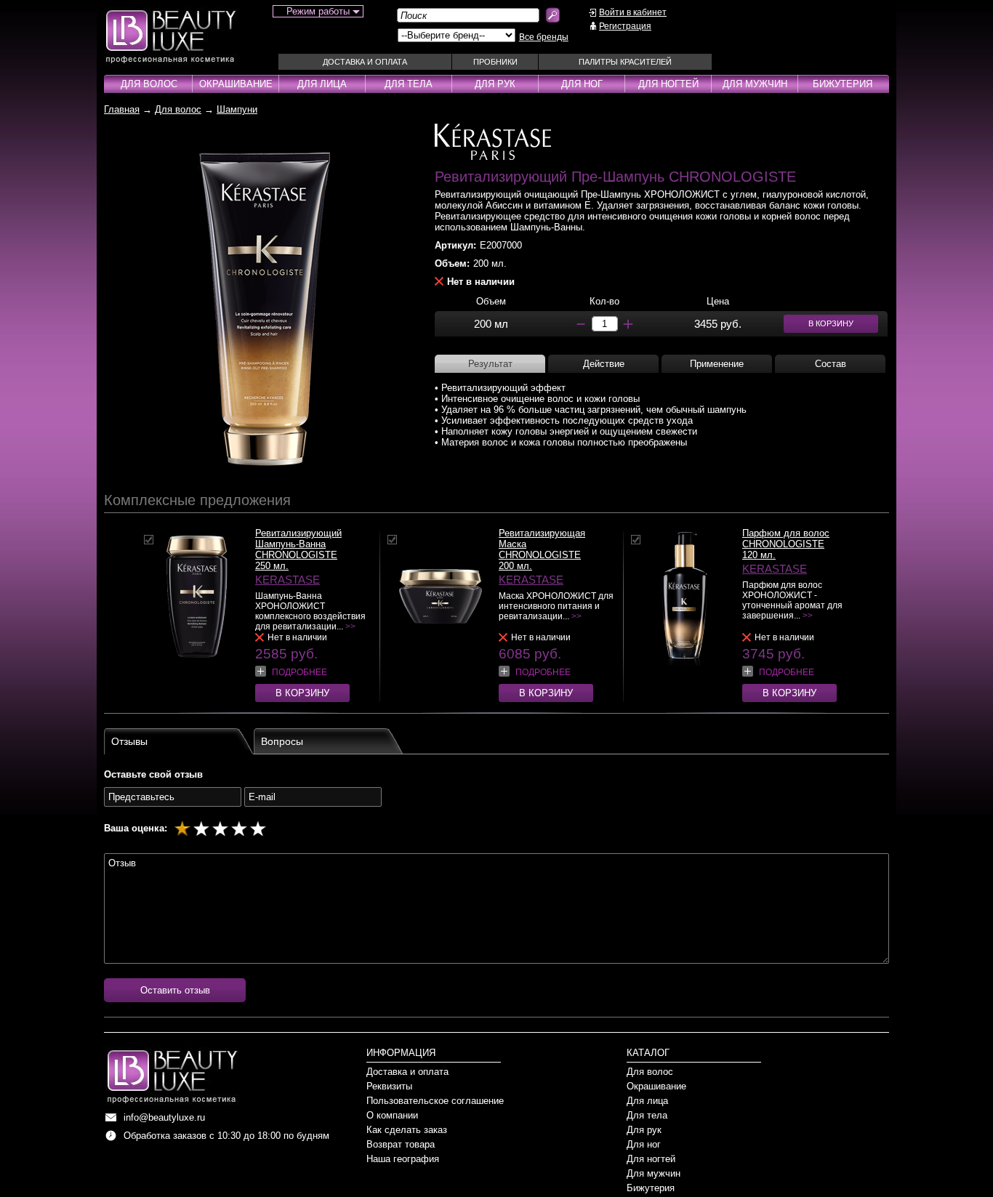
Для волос (149, 83)
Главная (122, 109)
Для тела (409, 83)
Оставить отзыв (175, 990)
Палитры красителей (625, 61)
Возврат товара (400, 1144)
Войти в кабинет (633, 12)
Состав (830, 363)
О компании (392, 1115)
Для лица (322, 83)
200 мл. (515, 565)
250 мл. (272, 565)
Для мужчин (755, 83)
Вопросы (282, 741)
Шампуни (237, 109)
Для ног (582, 83)
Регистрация (625, 26)
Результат (490, 363)
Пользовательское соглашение (435, 1100)
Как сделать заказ (406, 1129)
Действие (603, 363)
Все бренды (543, 37)
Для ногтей (668, 83)
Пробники (495, 61)
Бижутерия (842, 83)
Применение (717, 363)
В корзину (302, 693)
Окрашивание (236, 83)
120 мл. (759, 554)
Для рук (495, 83)
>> (350, 626)
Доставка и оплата (365, 61)
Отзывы (129, 741)
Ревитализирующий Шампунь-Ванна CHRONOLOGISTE (298, 544)
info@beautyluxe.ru (164, 1117)
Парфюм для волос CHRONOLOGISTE (785, 538)
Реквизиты (389, 1086)
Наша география (402, 1158)
